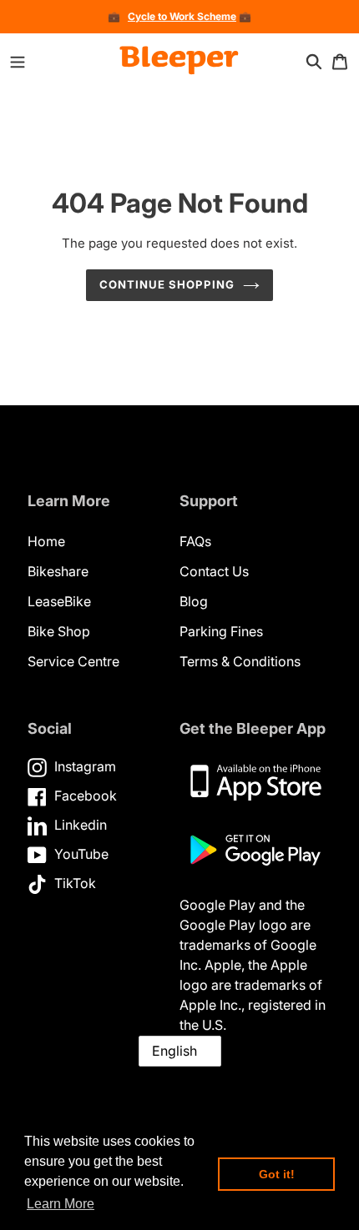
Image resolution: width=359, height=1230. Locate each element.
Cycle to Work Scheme (182, 16)
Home (46, 541)
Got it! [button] (277, 1174)
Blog (194, 601)
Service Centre (73, 661)
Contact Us (214, 571)
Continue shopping (167, 284)
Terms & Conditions (240, 661)
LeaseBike (59, 601)
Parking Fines (221, 631)
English (174, 1050)
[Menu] (17, 61)
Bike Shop (59, 631)
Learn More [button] (60, 1204)
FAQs (195, 541)
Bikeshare (58, 571)
